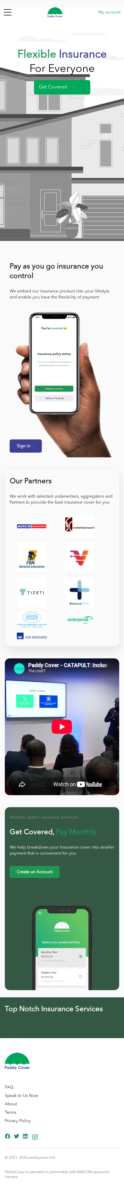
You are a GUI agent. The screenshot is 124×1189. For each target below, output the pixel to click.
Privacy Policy (18, 1121)
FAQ (9, 1087)
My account (109, 12)
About (11, 1104)
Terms (10, 1112)
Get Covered (53, 87)
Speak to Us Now (21, 1096)
